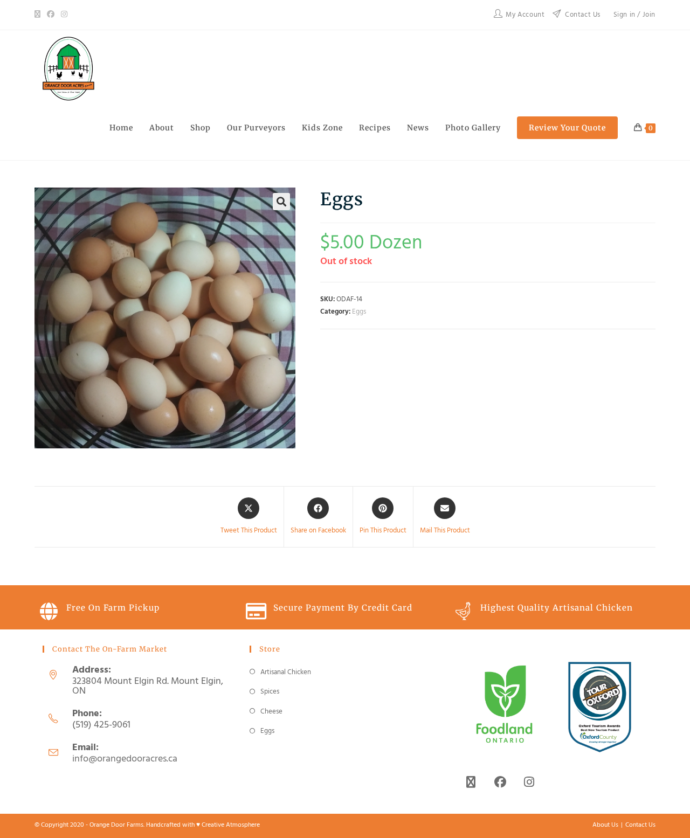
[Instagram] (64, 15)
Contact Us (640, 825)
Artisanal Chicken (285, 672)
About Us (605, 825)
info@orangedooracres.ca (124, 759)
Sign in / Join (634, 14)
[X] (39, 15)
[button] (281, 201)
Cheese (271, 711)
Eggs (359, 311)
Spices (269, 691)
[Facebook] (51, 15)
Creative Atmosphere (231, 825)
